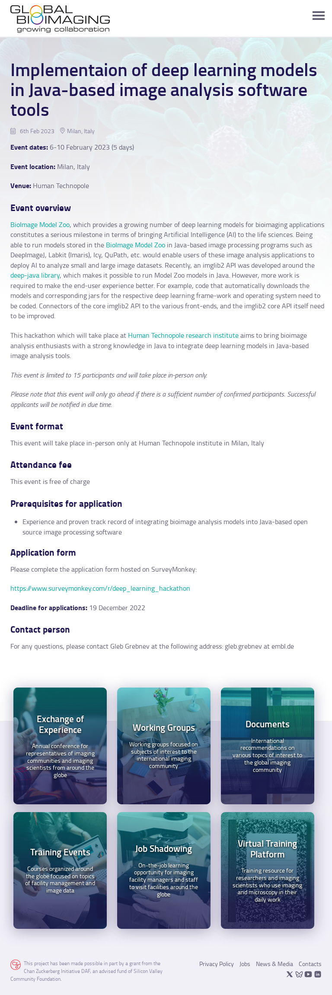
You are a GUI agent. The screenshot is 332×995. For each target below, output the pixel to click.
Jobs (244, 964)
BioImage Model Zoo (40, 224)
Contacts (310, 964)
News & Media (274, 964)
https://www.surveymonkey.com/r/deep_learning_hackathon (100, 588)
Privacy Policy (216, 964)
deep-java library (35, 275)
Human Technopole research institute (183, 335)
